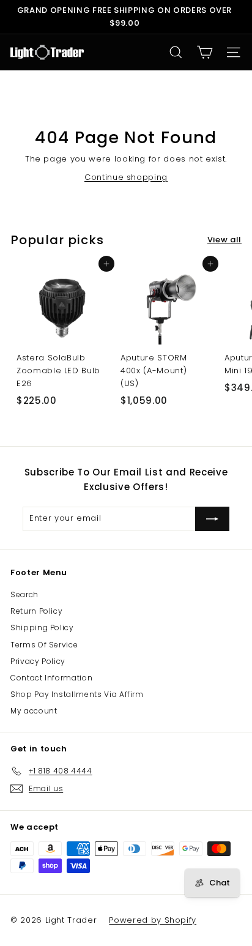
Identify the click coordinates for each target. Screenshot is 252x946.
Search (24, 594)
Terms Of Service (44, 644)
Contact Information (51, 677)
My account (33, 711)
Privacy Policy (37, 661)
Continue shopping (126, 177)
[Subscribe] (212, 519)
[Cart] (204, 52)
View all (224, 239)
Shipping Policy (42, 627)
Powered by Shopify (152, 920)
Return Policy (36, 611)
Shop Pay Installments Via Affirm (77, 694)
